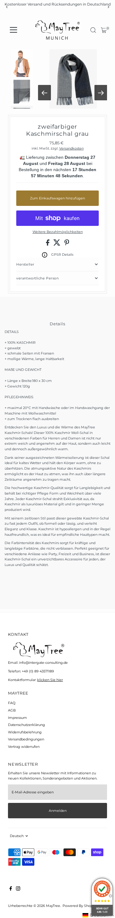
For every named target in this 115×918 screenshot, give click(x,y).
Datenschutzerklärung (26, 725)
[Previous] (7, 7)
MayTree (53, 906)
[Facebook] (10, 889)
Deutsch (17, 836)
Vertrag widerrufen (24, 746)
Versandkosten (71, 148)
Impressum (17, 718)
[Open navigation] (13, 30)
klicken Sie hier (50, 680)
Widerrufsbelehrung (25, 732)
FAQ (11, 703)
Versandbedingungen (26, 739)
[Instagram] (18, 889)
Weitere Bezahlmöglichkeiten (58, 232)
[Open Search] (93, 30)
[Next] (108, 7)
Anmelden (58, 810)
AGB (12, 710)
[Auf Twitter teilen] (57, 244)
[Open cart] (104, 30)
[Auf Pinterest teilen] (66, 244)
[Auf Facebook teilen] (48, 244)
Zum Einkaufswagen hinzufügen (57, 198)
